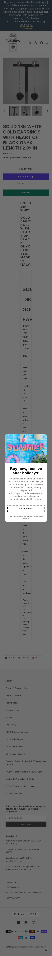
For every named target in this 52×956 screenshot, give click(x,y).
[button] (26, 509)
